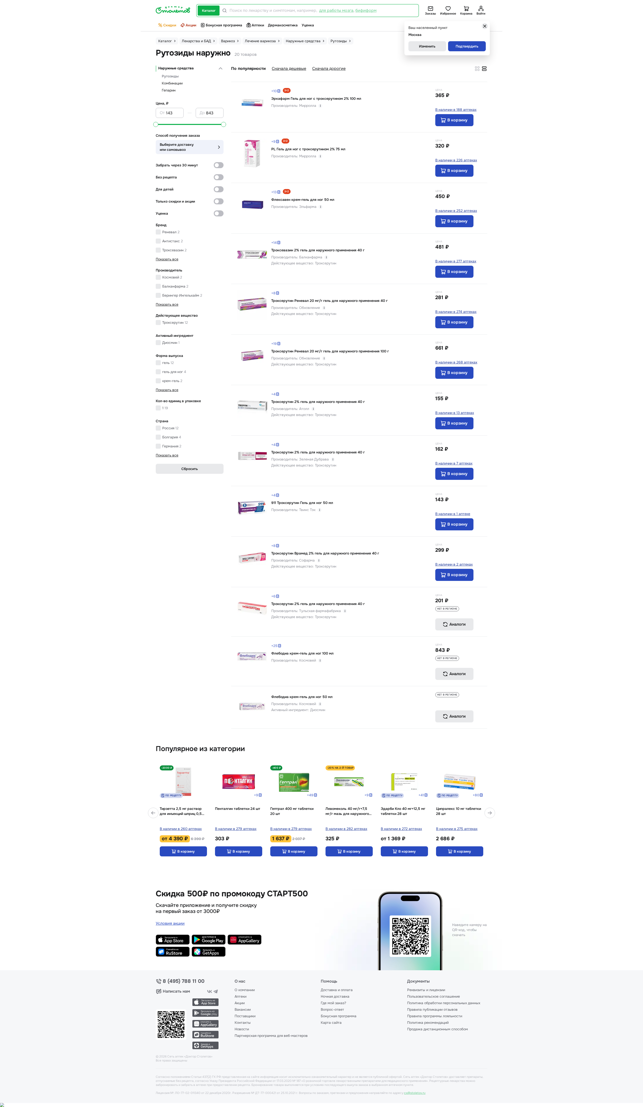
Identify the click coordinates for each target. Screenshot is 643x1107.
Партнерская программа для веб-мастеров (271, 1035)
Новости (242, 1029)
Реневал (171, 232)
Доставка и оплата (337, 990)
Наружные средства (176, 68)
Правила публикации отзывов (432, 1009)
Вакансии (243, 1009)
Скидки (169, 25)
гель (168, 362)
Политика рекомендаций (428, 1022)
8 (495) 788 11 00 (183, 981)
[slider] (155, 124)
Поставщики (245, 1016)
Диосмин (171, 342)
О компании (245, 990)
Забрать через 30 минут (177, 165)
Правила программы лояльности (434, 1016)
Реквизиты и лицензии (426, 990)
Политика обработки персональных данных (443, 1003)
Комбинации (172, 83)
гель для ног (174, 372)
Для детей (164, 189)
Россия (170, 428)
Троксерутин (175, 322)
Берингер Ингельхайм (182, 295)
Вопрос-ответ (332, 1009)
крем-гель (172, 381)
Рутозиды (170, 76)
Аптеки (258, 25)
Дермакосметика (283, 25)
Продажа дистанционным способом (437, 1029)
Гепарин (169, 90)
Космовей (172, 277)
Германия (171, 446)
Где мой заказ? (333, 1003)
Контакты (243, 1022)
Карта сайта (331, 1022)
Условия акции (170, 923)
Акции (191, 25)
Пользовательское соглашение (433, 996)
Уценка (308, 25)
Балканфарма (175, 286)
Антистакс (172, 241)
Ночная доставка (335, 996)
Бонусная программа (224, 25)
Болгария (171, 437)
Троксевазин (174, 250)
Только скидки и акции (175, 201)
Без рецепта (166, 177)
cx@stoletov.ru (414, 1093)
